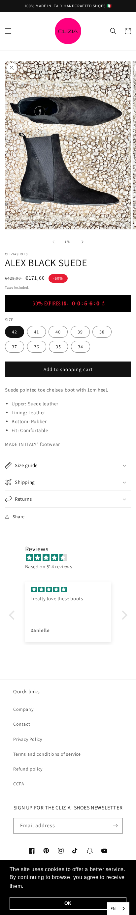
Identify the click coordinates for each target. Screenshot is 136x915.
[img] (71, 557)
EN (113, 908)
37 (14, 347)
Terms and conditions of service (47, 754)
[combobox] (118, 908)
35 (58, 347)
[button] (8, 31)
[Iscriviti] (115, 826)
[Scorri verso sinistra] (53, 242)
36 (36, 347)
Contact (21, 724)
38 (102, 332)
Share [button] (19, 517)
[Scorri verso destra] (82, 242)
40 (58, 332)
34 (80, 347)
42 (14, 332)
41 (36, 332)
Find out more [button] (43, 886)
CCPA (18, 784)
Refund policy (28, 769)
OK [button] (68, 903)
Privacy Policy (27, 739)
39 (80, 332)
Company (23, 709)
